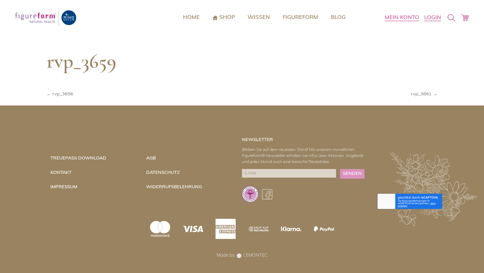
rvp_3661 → (424, 94)
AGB (151, 158)
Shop (227, 17)
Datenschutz (163, 173)
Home (191, 17)
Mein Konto (402, 18)
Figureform (300, 17)
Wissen (259, 17)
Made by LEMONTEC (242, 255)
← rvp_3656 (60, 94)
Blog (338, 17)
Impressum (63, 187)
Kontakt (61, 173)
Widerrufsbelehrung (174, 187)
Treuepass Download (78, 158)
